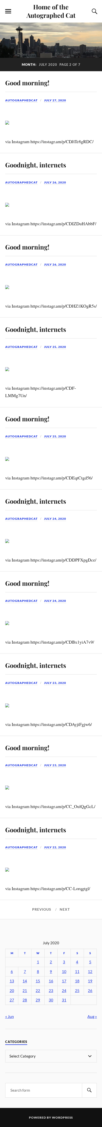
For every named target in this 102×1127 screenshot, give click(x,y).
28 (25, 1000)
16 (51, 981)
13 (12, 981)
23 (51, 991)
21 (25, 991)
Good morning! (27, 82)
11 (77, 971)
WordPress (62, 1117)
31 (64, 1000)
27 (12, 1000)
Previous (41, 909)
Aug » (92, 1016)
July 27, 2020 (55, 100)
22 (38, 991)
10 (64, 971)
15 (38, 981)
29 (38, 1000)
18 (77, 981)
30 (51, 1000)
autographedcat (21, 100)
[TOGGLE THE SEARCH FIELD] (94, 11)
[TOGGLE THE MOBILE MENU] (8, 11)
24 (64, 991)
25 (77, 991)
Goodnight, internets (35, 164)
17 (64, 981)
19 (90, 981)
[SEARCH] (89, 1090)
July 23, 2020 (55, 683)
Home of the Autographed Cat (51, 10)
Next (65, 909)
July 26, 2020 (55, 182)
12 (90, 971)
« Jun (9, 1016)
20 (12, 991)
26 (90, 991)
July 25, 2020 (55, 347)
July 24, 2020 (55, 518)
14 (25, 981)
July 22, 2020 (55, 847)
